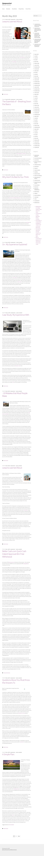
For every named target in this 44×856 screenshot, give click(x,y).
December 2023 (36, 88)
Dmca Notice (14, 8)
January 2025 (36, 79)
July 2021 (35, 96)
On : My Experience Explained (14, 244)
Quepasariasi (7, 3)
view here (22, 741)
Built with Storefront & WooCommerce (9, 849)
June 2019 (36, 132)
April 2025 (36, 74)
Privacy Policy (21, 8)
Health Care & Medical (38, 175)
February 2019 (36, 140)
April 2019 (36, 136)
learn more (19, 281)
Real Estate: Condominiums (36, 189)
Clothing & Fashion (37, 164)
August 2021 (36, 94)
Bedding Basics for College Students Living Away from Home (38, 209)
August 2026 (36, 54)
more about (22, 57)
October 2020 (36, 112)
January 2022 (36, 92)
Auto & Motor (36, 159)
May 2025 (35, 72)
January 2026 (36, 65)
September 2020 (37, 114)
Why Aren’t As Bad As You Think (15, 177)
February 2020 (36, 125)
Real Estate (6, 94)
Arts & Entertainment (38, 158)
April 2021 (36, 101)
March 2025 (36, 76)
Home (3, 8)
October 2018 (36, 147)
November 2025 (36, 66)
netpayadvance (26, 563)
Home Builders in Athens (21, 153)
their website (11, 824)
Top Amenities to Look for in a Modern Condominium (37, 25)
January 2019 (36, 141)
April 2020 (36, 121)
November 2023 (36, 90)
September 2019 (37, 127)
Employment (36, 166)
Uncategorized (36, 200)
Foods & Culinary (37, 170)
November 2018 (36, 145)
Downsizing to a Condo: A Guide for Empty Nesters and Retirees (37, 30)
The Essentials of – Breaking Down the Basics (16, 103)
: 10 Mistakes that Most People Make (14, 394)
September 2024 (37, 85)
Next (19, 836)
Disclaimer (8, 8)
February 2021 (36, 105)
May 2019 (35, 134)
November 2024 (36, 83)
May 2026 (35, 59)
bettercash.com (11, 562)
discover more (17, 365)
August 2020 (36, 116)
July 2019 (35, 130)
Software (35, 193)
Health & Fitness (37, 173)
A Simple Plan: (8, 754)
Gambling (36, 171)
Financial (36, 168)
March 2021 (36, 103)
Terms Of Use (28, 8)
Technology (36, 197)
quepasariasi (13, 19)
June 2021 (36, 98)
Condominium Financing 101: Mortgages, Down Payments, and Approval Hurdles (37, 35)
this (13, 382)
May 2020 (35, 119)
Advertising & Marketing (36, 156)
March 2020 (36, 123)
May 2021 (35, 99)
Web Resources (36, 202)
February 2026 (36, 63)
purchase (28, 222)
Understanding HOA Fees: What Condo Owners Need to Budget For (37, 41)
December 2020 (36, 108)
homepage (14, 61)
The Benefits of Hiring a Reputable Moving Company (38, 216)
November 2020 (36, 110)
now (13, 815)
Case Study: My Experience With (15, 314)
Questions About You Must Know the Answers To (16, 681)
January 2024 (36, 87)
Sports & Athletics (37, 195)
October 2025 (36, 68)
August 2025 (36, 70)
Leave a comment (19, 19)
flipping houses (16, 788)
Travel (35, 198)
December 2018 (36, 143)
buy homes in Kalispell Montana (14, 197)
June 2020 (36, 118)
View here (26, 510)
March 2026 (36, 61)
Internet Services (7, 672)
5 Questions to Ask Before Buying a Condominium (37, 45)
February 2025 (36, 77)
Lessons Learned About (12, 21)
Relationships (36, 191)
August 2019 (36, 129)
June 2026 (36, 57)
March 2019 (36, 138)
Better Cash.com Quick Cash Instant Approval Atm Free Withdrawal (14, 554)
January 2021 (36, 107)
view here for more (21, 713)
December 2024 (36, 81)
